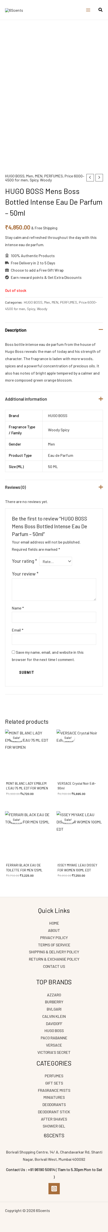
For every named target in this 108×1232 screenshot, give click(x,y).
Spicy (34, 179)
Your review (25, 574)
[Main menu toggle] (88, 10)
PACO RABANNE (54, 1037)
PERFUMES (53, 175)
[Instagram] (54, 1188)
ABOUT (54, 930)
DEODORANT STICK (54, 1111)
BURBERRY (54, 1001)
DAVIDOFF (54, 1023)
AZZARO (54, 994)
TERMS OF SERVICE (54, 944)
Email (17, 629)
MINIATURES (54, 1097)
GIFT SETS (54, 1083)
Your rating (24, 561)
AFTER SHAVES (54, 1119)
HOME (54, 923)
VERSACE (54, 1045)
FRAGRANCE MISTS (54, 1090)
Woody (46, 179)
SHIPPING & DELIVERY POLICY (54, 951)
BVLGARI (54, 1009)
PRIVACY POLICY (54, 937)
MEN (38, 175)
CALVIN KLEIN (54, 1016)
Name (18, 608)
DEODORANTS (54, 1104)
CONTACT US (54, 966)
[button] (100, 10)
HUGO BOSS (14, 175)
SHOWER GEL (54, 1126)
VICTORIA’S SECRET (54, 1052)
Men (29, 175)
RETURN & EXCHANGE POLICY (54, 959)
